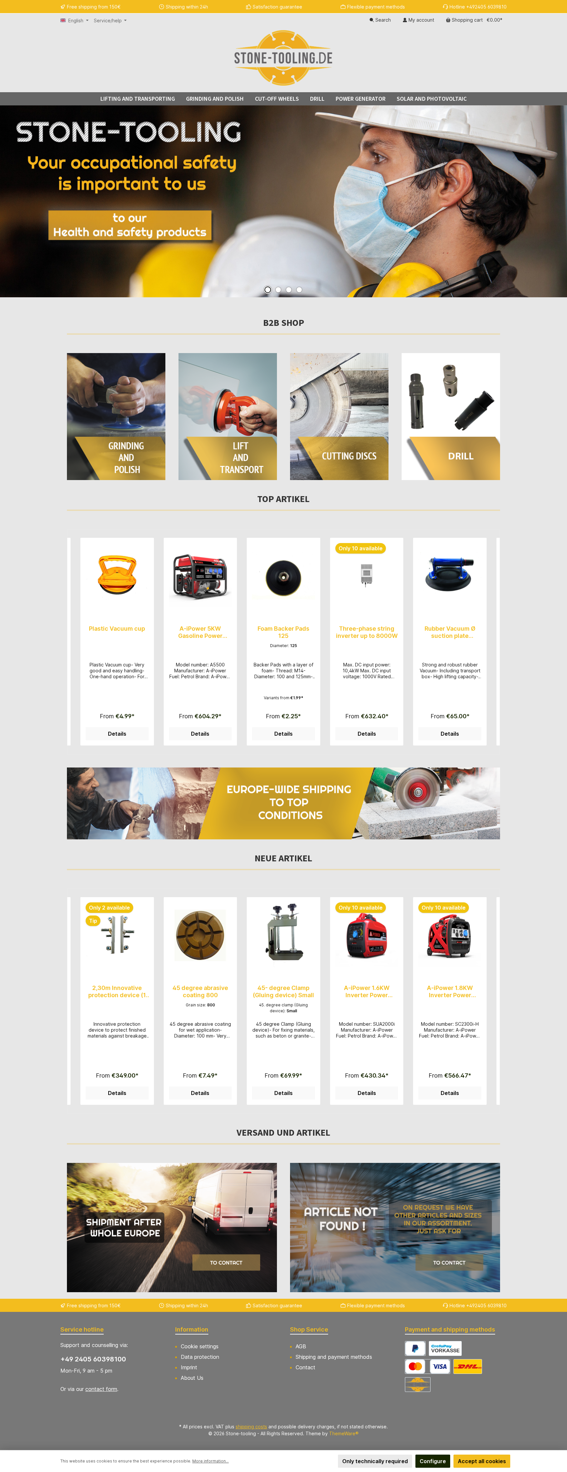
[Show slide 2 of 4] (278, 289)
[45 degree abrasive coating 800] (117, 935)
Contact (305, 1367)
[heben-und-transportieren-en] (227, 416)
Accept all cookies (482, 1461)
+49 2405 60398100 (93, 1359)
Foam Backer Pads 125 (200, 632)
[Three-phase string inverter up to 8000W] (283, 576)
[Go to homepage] (283, 58)
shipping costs (251, 1426)
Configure (433, 1461)
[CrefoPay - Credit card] (427, 1366)
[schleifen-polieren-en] (116, 416)
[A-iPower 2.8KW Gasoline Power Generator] (449, 935)
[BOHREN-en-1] (451, 416)
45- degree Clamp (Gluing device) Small (200, 991)
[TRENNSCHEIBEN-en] (339, 416)
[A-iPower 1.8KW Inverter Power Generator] (366, 935)
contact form (101, 1389)
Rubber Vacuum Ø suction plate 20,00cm (366, 632)
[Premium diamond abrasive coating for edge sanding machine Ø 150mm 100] (449, 576)
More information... (210, 1461)
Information (191, 1329)
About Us (192, 1378)
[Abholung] (417, 1384)
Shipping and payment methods (334, 1357)
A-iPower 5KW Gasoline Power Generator (117, 632)
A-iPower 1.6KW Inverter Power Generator (283, 991)
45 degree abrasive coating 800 (117, 991)
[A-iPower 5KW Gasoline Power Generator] (117, 576)
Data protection (200, 1357)
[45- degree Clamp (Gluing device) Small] (200, 935)
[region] (283, 641)
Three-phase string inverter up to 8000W (283, 632)
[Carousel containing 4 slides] (283, 201)
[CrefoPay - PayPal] (415, 1348)
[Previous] (72, 641)
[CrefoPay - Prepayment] (445, 1348)
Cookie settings (200, 1346)
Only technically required (375, 1461)
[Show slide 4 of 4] (299, 289)
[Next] (495, 641)
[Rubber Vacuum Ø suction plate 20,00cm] (366, 576)
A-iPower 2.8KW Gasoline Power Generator (450, 991)
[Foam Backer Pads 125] (200, 576)
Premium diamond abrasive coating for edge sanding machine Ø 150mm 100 (449, 632)
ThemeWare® (344, 1433)
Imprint (189, 1367)
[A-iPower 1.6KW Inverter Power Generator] (283, 935)
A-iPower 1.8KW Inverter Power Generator (367, 991)
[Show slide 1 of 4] (267, 289)
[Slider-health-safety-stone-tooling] (283, 201)
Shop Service (309, 1329)
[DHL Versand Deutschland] (467, 1366)
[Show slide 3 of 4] (288, 289)
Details (117, 733)
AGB (301, 1346)
